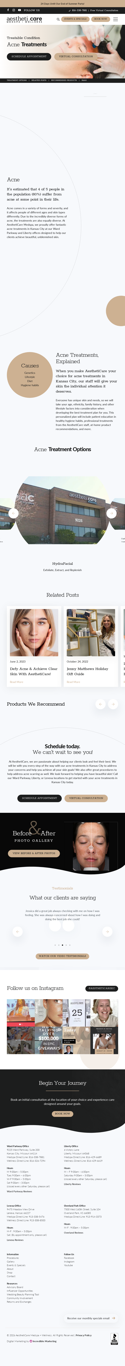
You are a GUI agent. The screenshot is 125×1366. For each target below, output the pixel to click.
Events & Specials (75, 19)
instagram (69, 1261)
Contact (11, 1276)
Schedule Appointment (29, 56)
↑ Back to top (112, 1357)
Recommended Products (64, 80)
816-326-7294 (37, 1160)
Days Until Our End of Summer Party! (62, 3)
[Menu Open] (115, 19)
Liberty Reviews (72, 1184)
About (10, 1269)
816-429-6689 (94, 1157)
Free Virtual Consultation (104, 10)
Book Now (100, 19)
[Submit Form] (113, 1318)
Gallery (10, 1261)
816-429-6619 (94, 1160)
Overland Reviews (73, 1232)
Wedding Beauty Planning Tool (23, 1294)
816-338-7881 (36, 1157)
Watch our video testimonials (62, 956)
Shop (9, 1272)
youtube (68, 1265)
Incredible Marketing (44, 1341)
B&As (84, 80)
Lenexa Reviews (15, 1240)
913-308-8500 (37, 1220)
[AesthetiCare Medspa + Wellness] (24, 19)
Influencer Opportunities (20, 1290)
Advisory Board (15, 1287)
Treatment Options (17, 80)
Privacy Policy (83, 1335)
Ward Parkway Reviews (19, 1191)
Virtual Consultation (76, 56)
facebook (69, 1258)
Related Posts (39, 80)
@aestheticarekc (102, 988)
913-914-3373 (94, 1216)
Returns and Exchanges (19, 1301)
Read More (16, 682)
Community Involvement (20, 1298)
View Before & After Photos (34, 853)
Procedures (13, 1258)
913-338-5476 (36, 1216)
